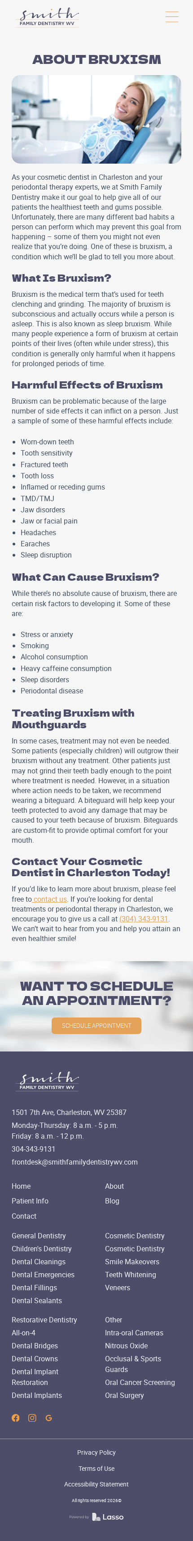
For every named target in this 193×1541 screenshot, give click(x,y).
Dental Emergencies (43, 1274)
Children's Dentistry (42, 1249)
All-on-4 (23, 1333)
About (114, 1186)
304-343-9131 (34, 1149)
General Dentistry (39, 1236)
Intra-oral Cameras (134, 1333)
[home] (47, 17)
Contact (24, 1216)
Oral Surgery (124, 1395)
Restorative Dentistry (44, 1320)
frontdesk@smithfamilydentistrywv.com (75, 1162)
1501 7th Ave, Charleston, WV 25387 (69, 1112)
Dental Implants (37, 1395)
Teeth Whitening (130, 1274)
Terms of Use (96, 1468)
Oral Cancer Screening (140, 1382)
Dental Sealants (37, 1300)
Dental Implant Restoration (35, 1377)
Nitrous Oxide (126, 1346)
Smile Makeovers (132, 1262)
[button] (171, 17)
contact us (49, 899)
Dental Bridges (35, 1346)
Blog (112, 1201)
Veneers (117, 1287)
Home (21, 1186)
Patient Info (30, 1201)
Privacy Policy (96, 1452)
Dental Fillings (34, 1287)
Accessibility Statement (96, 1484)
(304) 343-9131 (143, 919)
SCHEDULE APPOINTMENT (97, 1026)
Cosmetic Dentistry (135, 1236)
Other (113, 1320)
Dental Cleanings (39, 1262)
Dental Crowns (35, 1359)
